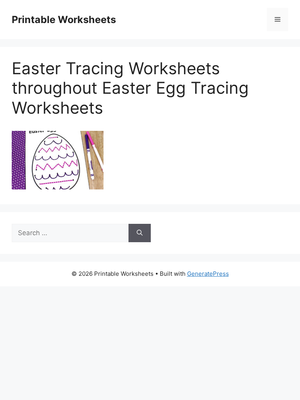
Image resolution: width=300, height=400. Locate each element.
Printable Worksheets (64, 19)
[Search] (140, 233)
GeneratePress (208, 273)
